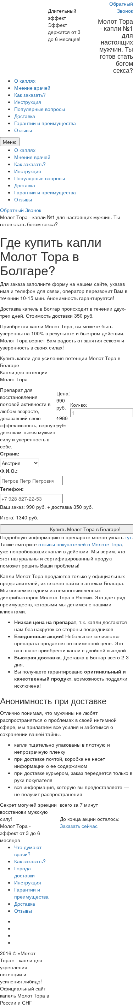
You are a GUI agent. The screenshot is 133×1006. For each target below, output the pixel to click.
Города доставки (24, 872)
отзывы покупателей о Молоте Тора (80, 544)
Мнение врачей (32, 87)
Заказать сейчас (79, 825)
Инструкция (27, 101)
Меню (10, 141)
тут (128, 537)
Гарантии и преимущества (45, 123)
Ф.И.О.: (9, 470)
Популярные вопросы (39, 108)
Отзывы (23, 130)
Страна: (10, 453)
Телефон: (12, 488)
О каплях (24, 80)
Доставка (24, 115)
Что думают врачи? (27, 850)
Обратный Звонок (121, 7)
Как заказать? (30, 94)
